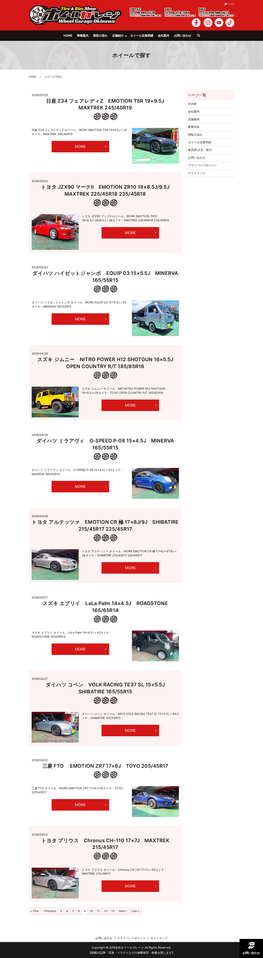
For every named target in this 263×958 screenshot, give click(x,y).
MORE (80, 146)
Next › (123, 911)
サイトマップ (196, 173)
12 (105, 911)
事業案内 (83, 35)
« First (34, 911)
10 (91, 911)
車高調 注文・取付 (200, 150)
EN (232, 4)
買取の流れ (100, 35)
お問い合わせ (182, 35)
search (201, 37)
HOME (67, 35)
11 (98, 911)
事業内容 (194, 127)
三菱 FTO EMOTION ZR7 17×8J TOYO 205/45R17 (105, 766)
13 (113, 911)
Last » (135, 911)
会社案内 (163, 35)
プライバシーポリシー (202, 165)
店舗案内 (194, 119)
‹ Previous (49, 911)
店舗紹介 (118, 35)
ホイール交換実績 (141, 35)
